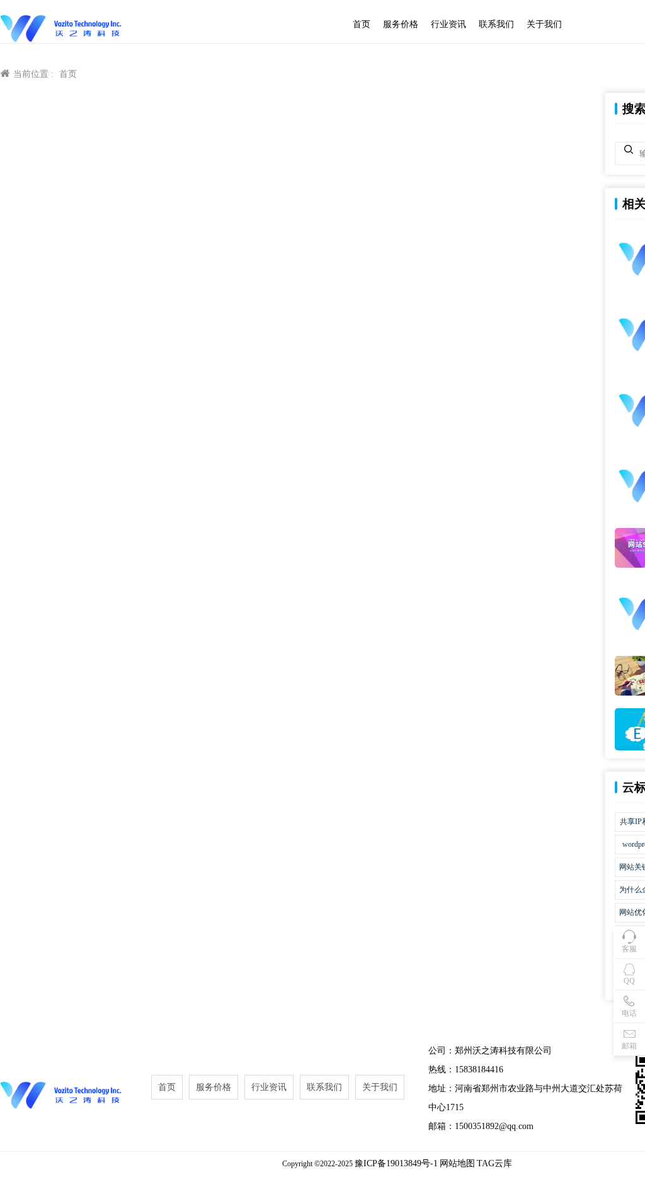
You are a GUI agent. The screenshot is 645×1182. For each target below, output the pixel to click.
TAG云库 (494, 1163)
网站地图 (457, 1163)
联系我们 (496, 24)
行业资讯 (448, 24)
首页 (361, 24)
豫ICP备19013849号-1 (396, 1163)
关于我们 (544, 24)
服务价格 (400, 24)
